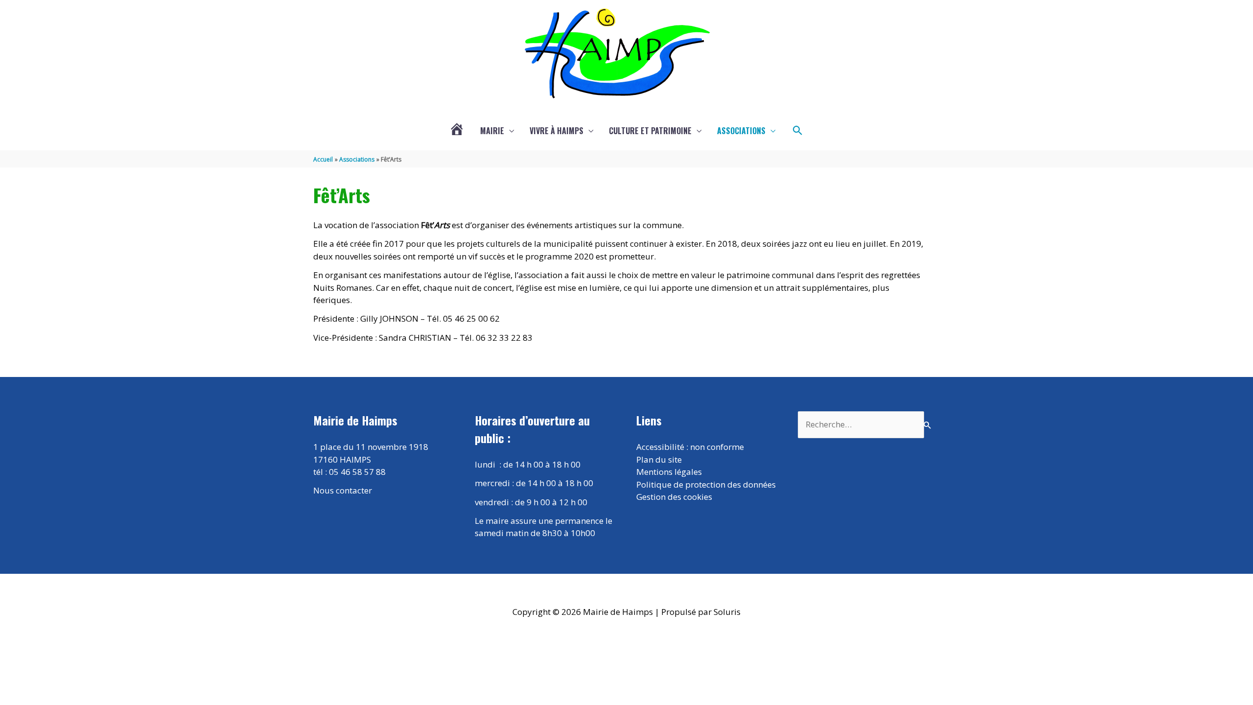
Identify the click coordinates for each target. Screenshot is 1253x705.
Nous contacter (342, 490)
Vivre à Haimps (556, 131)
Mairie (492, 131)
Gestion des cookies (674, 496)
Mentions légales (669, 471)
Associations (741, 131)
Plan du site (659, 459)
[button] (797, 130)
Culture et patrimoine (650, 131)
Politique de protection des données (706, 484)
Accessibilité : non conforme (690, 446)
